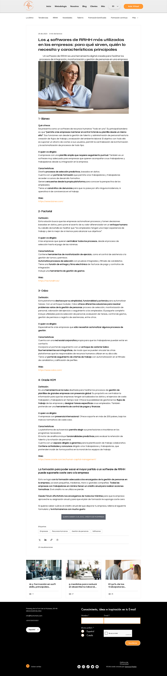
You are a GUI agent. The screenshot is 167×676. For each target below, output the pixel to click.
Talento (80, 18)
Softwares (97, 531)
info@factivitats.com (34, 616)
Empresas (44, 531)
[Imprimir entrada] (57, 540)
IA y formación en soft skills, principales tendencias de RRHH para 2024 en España (42, 585)
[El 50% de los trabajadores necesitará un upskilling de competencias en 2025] (123, 570)
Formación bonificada (97, 18)
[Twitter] (92, 666)
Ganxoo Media (130, 667)
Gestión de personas (80, 531)
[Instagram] (83, 666)
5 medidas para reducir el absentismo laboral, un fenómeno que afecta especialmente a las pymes (83, 585)
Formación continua (119, 18)
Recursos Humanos (60, 531)
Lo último (29, 18)
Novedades (67, 18)
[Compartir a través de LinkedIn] (45, 540)
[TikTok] (88, 666)
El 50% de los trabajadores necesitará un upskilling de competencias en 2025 (122, 585)
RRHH (55, 18)
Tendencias (43, 18)
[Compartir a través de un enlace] (51, 540)
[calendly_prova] (97, 666)
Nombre (84, 615)
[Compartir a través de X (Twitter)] (39, 540)
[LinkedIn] (79, 666)
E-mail (106, 615)
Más (134, 18)
